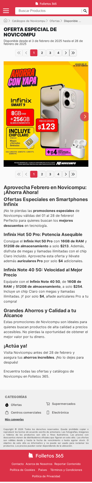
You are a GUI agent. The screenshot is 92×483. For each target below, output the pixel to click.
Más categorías (14, 419)
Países (42, 470)
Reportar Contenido (67, 464)
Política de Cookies (22, 470)
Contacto (18, 464)
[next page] (66, 52)
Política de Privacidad (46, 476)
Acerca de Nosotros (39, 464)
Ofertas (55, 21)
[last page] (73, 52)
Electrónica (60, 412)
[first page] (18, 52)
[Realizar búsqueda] (85, 10)
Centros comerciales (26, 412)
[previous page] (26, 52)
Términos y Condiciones (66, 470)
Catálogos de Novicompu (28, 21)
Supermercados (64, 403)
